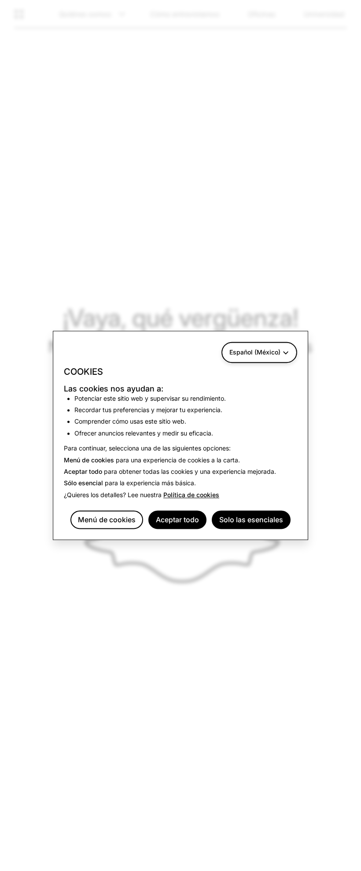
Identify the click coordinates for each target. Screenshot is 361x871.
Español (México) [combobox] (254, 352)
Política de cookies (191, 494)
